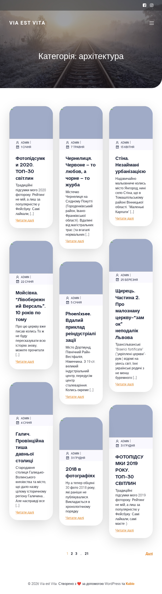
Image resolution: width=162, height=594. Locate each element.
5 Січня (76, 302)
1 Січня (26, 147)
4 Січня (26, 422)
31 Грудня (128, 445)
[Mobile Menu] (151, 23)
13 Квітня (127, 147)
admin (25, 142)
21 (87, 554)
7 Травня (77, 147)
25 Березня (129, 279)
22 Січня (27, 281)
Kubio (130, 584)
